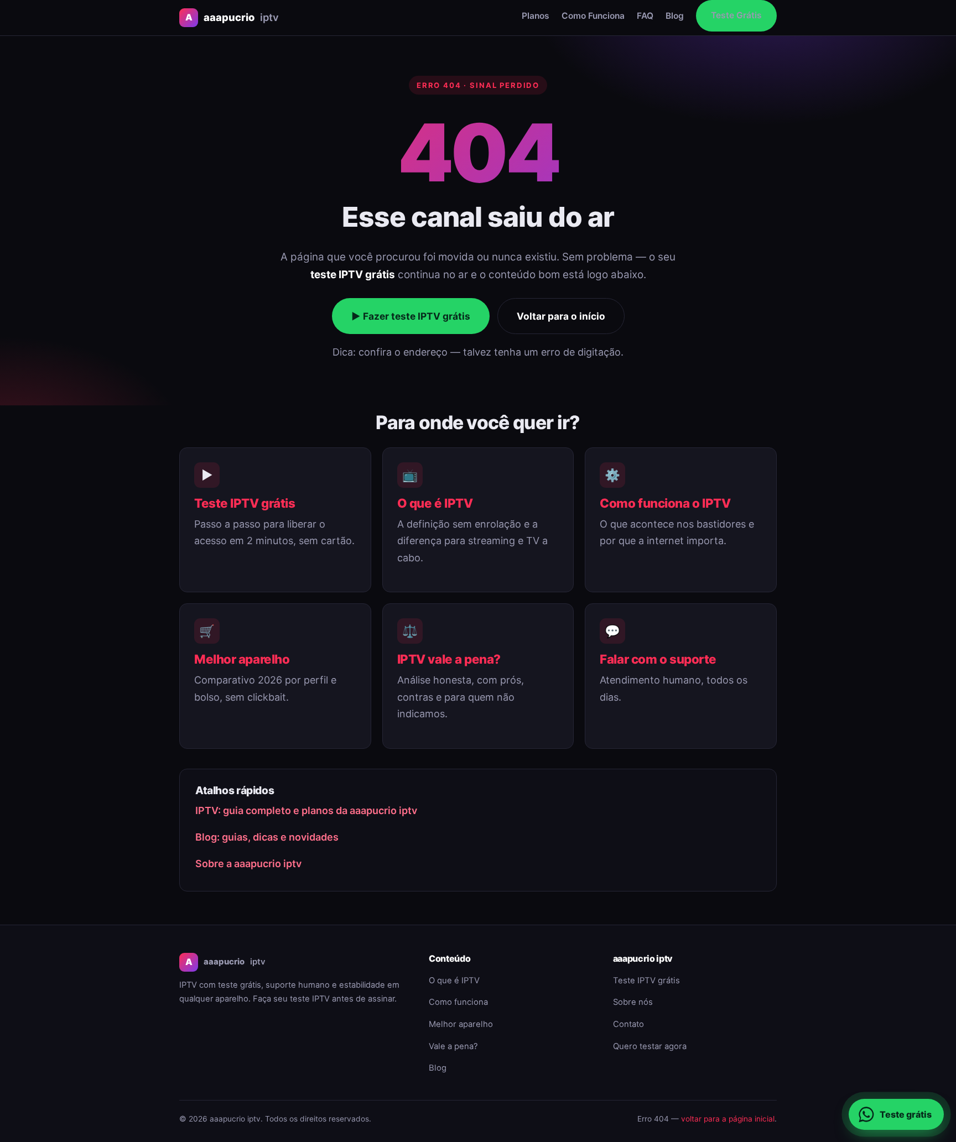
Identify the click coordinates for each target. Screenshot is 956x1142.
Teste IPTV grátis (244, 503)
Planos (535, 16)
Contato (628, 1024)
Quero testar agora (650, 1046)
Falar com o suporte (658, 658)
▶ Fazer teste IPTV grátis (410, 316)
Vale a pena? (453, 1046)
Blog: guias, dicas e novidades (267, 837)
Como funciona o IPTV (665, 503)
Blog (675, 16)
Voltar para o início (561, 316)
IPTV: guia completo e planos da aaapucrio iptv (306, 810)
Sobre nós (633, 1002)
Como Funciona (593, 16)
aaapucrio (232, 17)
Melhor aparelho (241, 658)
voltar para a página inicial (728, 1118)
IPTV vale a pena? (449, 658)
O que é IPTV (435, 503)
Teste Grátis (736, 15)
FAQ (645, 16)
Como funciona (458, 1002)
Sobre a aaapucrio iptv (248, 863)
